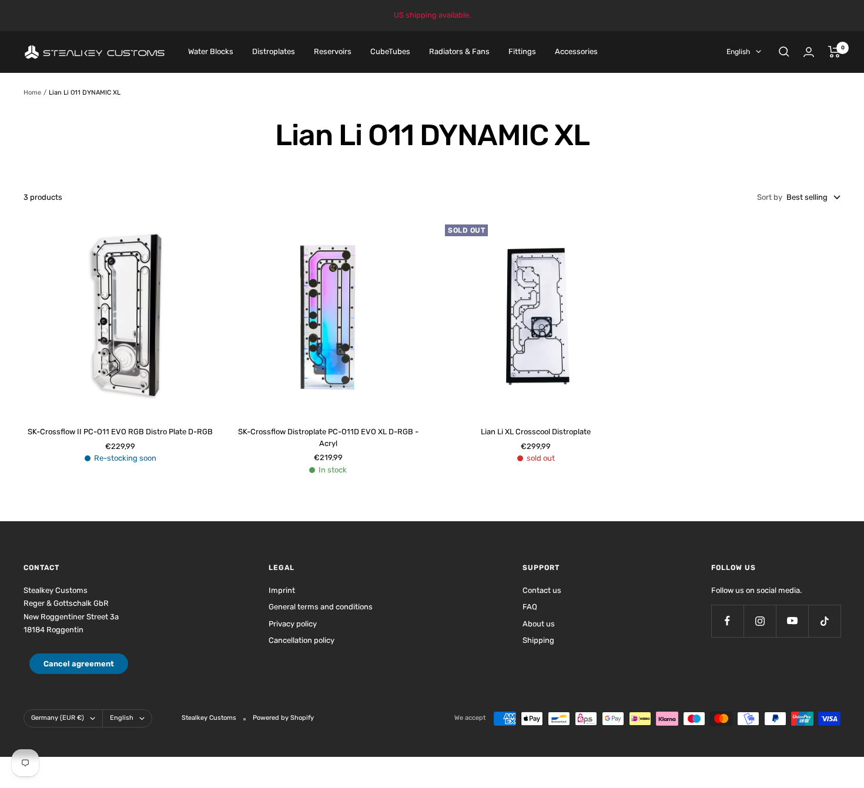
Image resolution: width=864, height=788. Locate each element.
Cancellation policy (301, 640)
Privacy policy (293, 623)
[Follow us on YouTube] (792, 621)
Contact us (542, 590)
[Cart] (834, 52)
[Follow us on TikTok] (824, 621)
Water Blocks (210, 51)
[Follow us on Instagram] (760, 621)
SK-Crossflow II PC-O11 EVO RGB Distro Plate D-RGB (120, 431)
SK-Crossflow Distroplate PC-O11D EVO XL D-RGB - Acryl (328, 437)
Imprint (282, 590)
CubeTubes (390, 51)
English (738, 52)
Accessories (576, 51)
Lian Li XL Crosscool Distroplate (536, 431)
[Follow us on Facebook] (727, 621)
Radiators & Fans (459, 51)
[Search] (784, 51)
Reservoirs (332, 51)
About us (539, 623)
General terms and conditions (321, 606)
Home (32, 92)
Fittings (522, 51)
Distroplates (273, 51)
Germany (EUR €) (57, 718)
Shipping (538, 640)
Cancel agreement (78, 663)
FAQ (530, 606)
